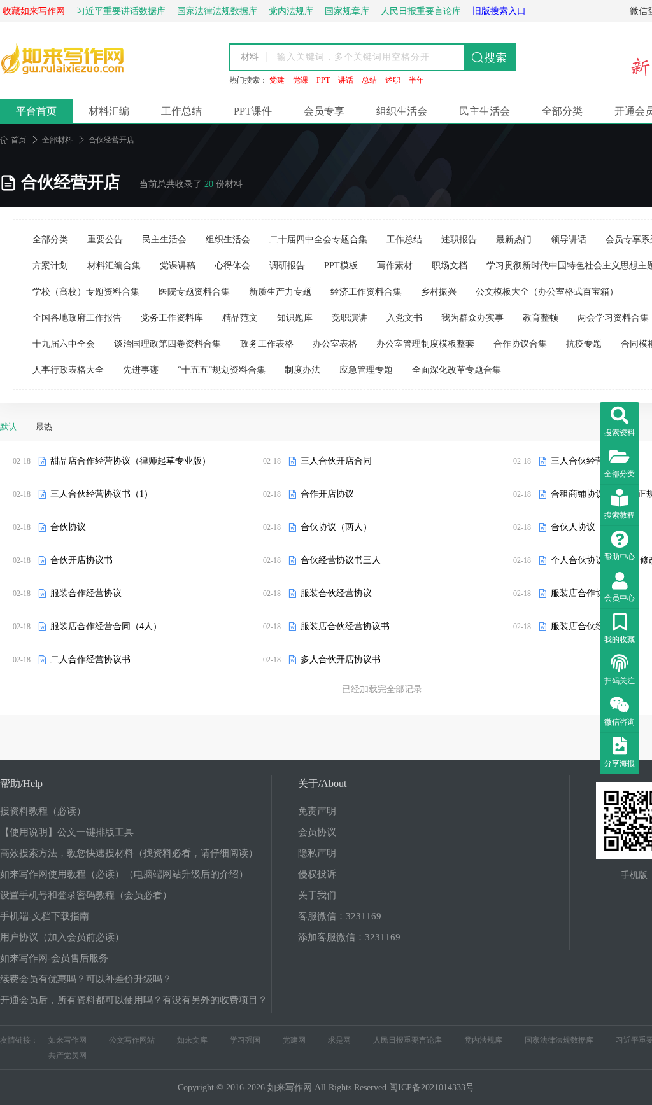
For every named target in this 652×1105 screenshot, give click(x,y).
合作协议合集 (520, 344)
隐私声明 (317, 853)
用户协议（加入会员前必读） (62, 937)
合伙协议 (68, 527)
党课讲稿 (177, 265)
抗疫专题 (584, 344)
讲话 (345, 80)
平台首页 (36, 111)
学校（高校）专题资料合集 (85, 291)
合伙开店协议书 (81, 560)
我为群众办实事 (472, 318)
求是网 (339, 1040)
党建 (277, 80)
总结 (369, 80)
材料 (250, 57)
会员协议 (317, 832)
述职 (392, 80)
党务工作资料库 (172, 318)
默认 (8, 426)
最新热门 (514, 239)
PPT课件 (253, 111)
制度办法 (302, 370)
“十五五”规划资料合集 (222, 370)
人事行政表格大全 (68, 370)
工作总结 (181, 111)
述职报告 (459, 239)
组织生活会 (401, 111)
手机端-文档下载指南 (44, 916)
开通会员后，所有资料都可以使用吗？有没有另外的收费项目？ (133, 1000)
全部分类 (562, 111)
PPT (323, 80)
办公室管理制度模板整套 (425, 344)
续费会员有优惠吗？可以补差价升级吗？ (86, 979)
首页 (13, 140)
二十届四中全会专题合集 (318, 239)
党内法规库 (483, 1040)
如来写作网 (67, 1040)
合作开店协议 (327, 494)
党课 (300, 80)
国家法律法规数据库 (559, 1040)
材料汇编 (109, 111)
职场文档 (449, 265)
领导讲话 (568, 239)
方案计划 (50, 265)
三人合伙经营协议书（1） (101, 494)
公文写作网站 (132, 1040)
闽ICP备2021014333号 (431, 1087)
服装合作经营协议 (86, 593)
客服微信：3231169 (339, 916)
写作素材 (395, 265)
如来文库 (192, 1040)
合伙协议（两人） (336, 527)
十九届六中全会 (63, 344)
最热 (44, 426)
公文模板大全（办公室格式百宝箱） (547, 291)
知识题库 (295, 318)
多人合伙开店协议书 (341, 659)
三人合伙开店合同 (336, 461)
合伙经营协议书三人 (341, 560)
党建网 (294, 1040)
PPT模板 (341, 265)
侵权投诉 (317, 874)
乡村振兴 (439, 291)
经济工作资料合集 (366, 291)
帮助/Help (21, 783)
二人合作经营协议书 (90, 659)
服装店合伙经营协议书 (345, 626)
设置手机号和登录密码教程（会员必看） (86, 895)
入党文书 (404, 318)
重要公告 (105, 239)
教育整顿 (540, 318)
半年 (416, 80)
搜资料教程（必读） (43, 811)
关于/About (322, 783)
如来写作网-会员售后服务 (54, 958)
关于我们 (317, 895)
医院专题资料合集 (194, 291)
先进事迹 (141, 370)
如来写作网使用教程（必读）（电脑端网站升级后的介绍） (124, 874)
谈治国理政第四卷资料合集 (167, 344)
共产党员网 (67, 1055)
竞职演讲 (349, 318)
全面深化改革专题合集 (456, 370)
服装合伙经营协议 (336, 593)
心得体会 (232, 265)
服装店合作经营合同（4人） (106, 626)
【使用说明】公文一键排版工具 (67, 832)
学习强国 (245, 1040)
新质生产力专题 (280, 291)
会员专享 (324, 111)
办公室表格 (335, 344)
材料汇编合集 (114, 265)
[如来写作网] (63, 72)
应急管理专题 (366, 370)
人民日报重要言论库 (407, 1040)
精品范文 (240, 318)
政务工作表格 (267, 344)
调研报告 (287, 265)
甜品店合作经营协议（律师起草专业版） (130, 461)
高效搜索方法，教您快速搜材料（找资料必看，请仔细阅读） (129, 853)
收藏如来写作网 (34, 11)
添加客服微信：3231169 (349, 937)
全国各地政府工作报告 (77, 318)
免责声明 (317, 811)
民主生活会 (484, 111)
